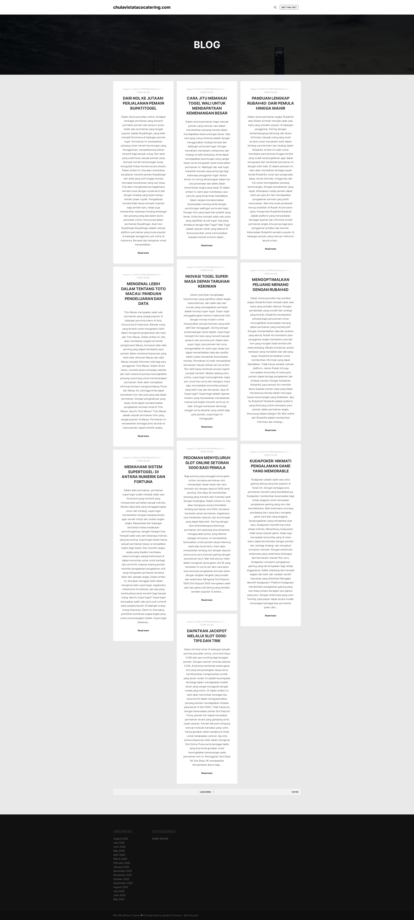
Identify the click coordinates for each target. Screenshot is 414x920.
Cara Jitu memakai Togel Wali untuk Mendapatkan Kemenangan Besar (206, 105)
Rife (115, 915)
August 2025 (120, 887)
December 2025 (122, 870)
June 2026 (119, 846)
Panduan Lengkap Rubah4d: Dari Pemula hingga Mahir (270, 103)
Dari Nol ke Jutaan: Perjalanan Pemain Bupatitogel (143, 103)
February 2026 (121, 862)
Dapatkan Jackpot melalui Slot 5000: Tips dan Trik (207, 636)
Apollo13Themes (171, 915)
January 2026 (121, 866)
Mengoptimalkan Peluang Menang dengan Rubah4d (270, 284)
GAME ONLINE (143, 92)
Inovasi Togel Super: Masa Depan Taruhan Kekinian (206, 281)
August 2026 (120, 838)
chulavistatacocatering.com (129, 7)
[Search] (275, 7)
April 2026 (119, 854)
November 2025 (122, 875)
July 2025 (119, 891)
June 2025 (119, 895)
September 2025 (123, 883)
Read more (143, 253)
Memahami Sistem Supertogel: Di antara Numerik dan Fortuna (143, 474)
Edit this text (289, 7)
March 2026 (120, 858)
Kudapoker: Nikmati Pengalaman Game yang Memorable (270, 466)
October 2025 (121, 879)
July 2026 (119, 842)
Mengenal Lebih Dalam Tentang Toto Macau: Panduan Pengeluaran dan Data (143, 293)
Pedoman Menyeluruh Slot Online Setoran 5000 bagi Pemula (207, 462)
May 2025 (119, 899)
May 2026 (119, 850)
